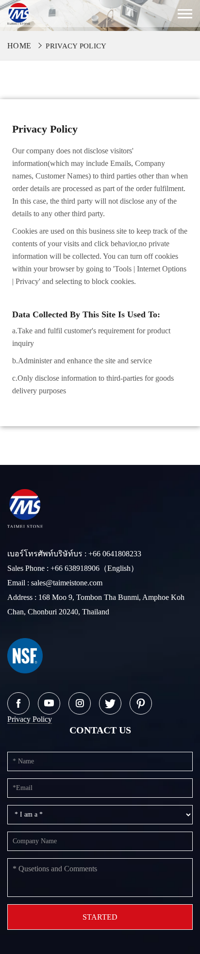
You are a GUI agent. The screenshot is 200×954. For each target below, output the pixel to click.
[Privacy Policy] (18, 13)
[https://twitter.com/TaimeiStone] (110, 703)
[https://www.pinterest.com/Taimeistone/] (140, 703)
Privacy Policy (76, 46)
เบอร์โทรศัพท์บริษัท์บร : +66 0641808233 (74, 554)
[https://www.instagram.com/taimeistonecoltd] (79, 703)
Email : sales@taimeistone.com (54, 583)
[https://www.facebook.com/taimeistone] (18, 703)
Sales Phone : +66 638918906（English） (72, 568)
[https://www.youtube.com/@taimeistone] (49, 703)
